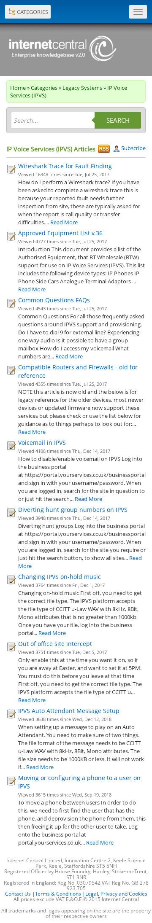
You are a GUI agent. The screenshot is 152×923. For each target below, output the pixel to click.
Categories (44, 87)
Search (118, 120)
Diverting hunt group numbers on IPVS (73, 510)
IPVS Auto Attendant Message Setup (68, 711)
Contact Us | (20, 893)
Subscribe (133, 148)
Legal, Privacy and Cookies (116, 893)
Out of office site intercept (55, 644)
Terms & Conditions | (60, 893)
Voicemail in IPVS (42, 443)
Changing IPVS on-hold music (59, 577)
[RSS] (104, 149)
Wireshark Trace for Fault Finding (65, 166)
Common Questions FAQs (54, 300)
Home (18, 87)
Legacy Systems (82, 87)
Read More (64, 222)
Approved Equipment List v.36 (60, 233)
